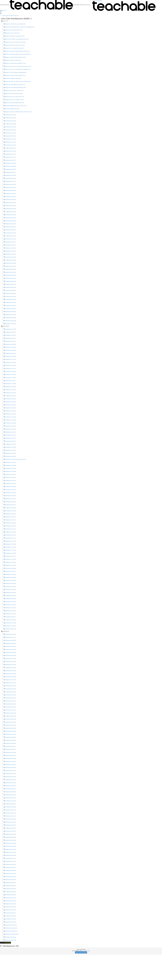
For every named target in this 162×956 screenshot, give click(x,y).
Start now (4, 10)
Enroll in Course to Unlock (81, 952)
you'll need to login (86, 950)
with (97, 0)
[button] (1, 12)
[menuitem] (1, 13)
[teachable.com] (41, 4)
